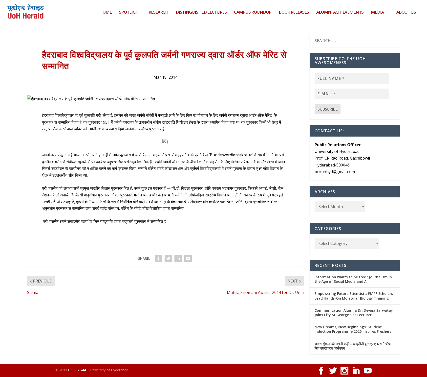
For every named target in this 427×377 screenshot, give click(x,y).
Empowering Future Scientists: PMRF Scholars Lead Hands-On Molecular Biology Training (354, 295)
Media (377, 12)
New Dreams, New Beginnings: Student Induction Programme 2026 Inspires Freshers (353, 329)
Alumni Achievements (339, 12)
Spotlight (130, 12)
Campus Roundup (252, 12)
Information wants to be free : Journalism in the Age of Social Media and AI (353, 279)
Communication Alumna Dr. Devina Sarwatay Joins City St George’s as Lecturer (354, 312)
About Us (406, 12)
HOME (105, 12)
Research (158, 12)
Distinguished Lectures (201, 12)
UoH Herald (77, 370)
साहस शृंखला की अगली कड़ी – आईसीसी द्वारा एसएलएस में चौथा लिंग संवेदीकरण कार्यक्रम (353, 346)
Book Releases (294, 12)
